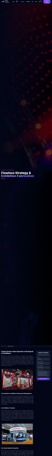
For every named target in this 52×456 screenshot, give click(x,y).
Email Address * (40, 365)
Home (13, 1)
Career (36, 1)
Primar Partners (23, 362)
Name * (38, 357)
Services (22, 1)
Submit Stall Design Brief (43, 378)
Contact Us (40, 2)
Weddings (28, 1)
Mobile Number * (40, 361)
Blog (32, 1)
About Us (17, 2)
